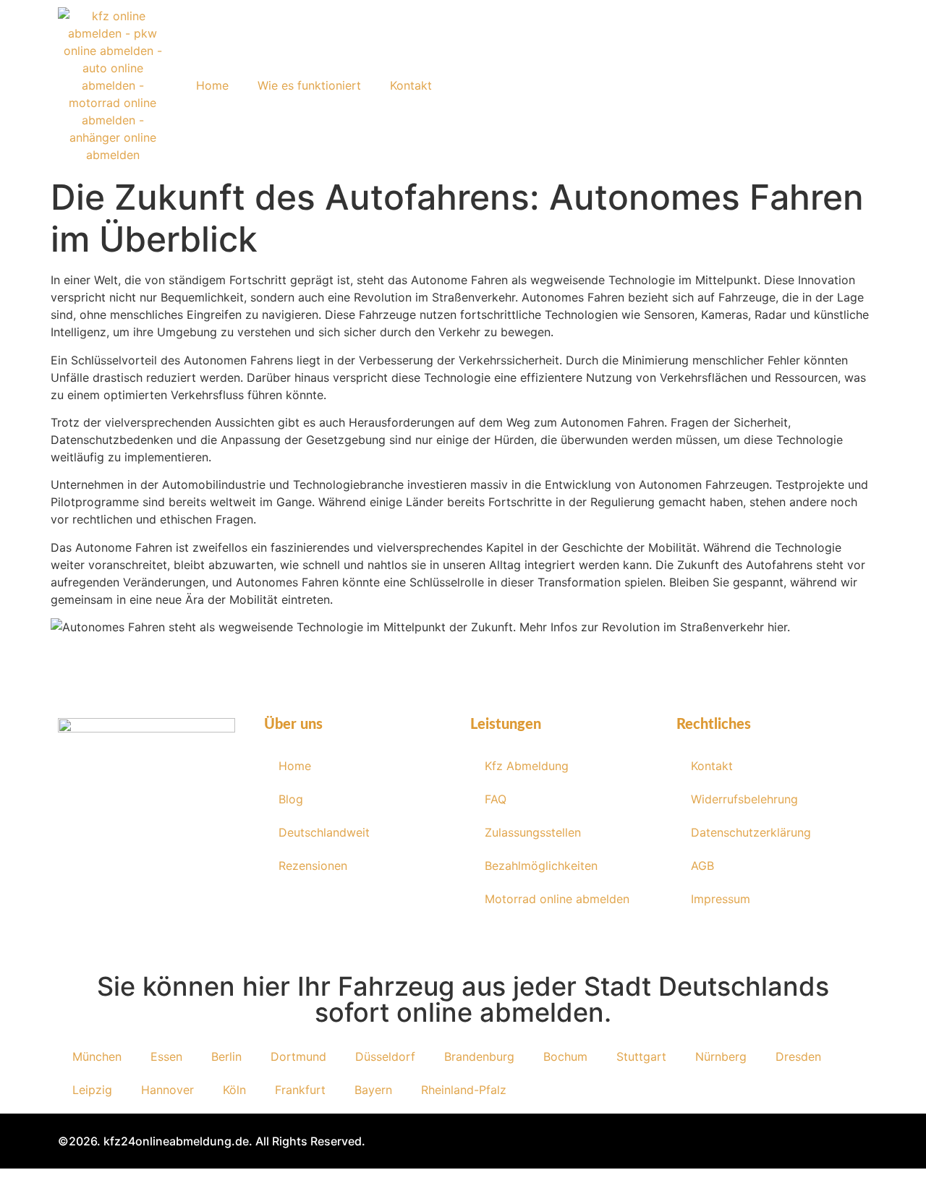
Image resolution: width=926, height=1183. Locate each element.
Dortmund (298, 1056)
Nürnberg (721, 1056)
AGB (702, 865)
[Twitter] (168, 850)
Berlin (226, 1056)
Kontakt (411, 85)
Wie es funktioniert (309, 85)
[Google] (212, 850)
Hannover (167, 1089)
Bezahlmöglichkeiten (541, 865)
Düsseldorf (385, 1056)
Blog (291, 799)
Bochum (565, 1056)
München (97, 1056)
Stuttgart (641, 1056)
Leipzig (92, 1089)
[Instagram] (125, 850)
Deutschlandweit (324, 832)
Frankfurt (300, 1089)
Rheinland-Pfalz (463, 1089)
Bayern (373, 1089)
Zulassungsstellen (533, 832)
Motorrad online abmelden (557, 899)
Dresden (798, 1056)
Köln (234, 1089)
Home (212, 85)
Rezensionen (313, 865)
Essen (166, 1056)
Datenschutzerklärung (751, 832)
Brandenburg (479, 1056)
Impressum (720, 899)
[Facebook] (82, 850)
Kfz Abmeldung (527, 766)
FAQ (495, 799)
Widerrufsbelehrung (744, 799)
